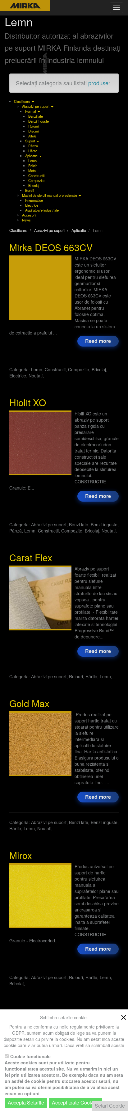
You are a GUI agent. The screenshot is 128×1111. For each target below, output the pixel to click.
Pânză (33, 145)
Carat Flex (30, 557)
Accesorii (29, 215)
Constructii (36, 175)
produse (98, 83)
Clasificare (22, 101)
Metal (32, 170)
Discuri (33, 130)
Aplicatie (32, 155)
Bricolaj (33, 185)
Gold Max (29, 703)
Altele (32, 135)
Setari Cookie (110, 1105)
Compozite (36, 180)
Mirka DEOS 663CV (51, 247)
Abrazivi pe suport (36, 106)
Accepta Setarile (26, 1102)
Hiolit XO (27, 402)
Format (31, 111)
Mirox (20, 855)
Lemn (32, 160)
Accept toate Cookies (75, 1102)
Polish (32, 165)
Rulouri (33, 126)
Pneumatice (34, 200)
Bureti (29, 190)
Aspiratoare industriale (42, 210)
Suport (30, 140)
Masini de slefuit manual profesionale (50, 195)
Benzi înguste (38, 121)
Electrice (31, 205)
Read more (98, 340)
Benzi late (35, 116)
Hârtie (32, 150)
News (26, 219)
